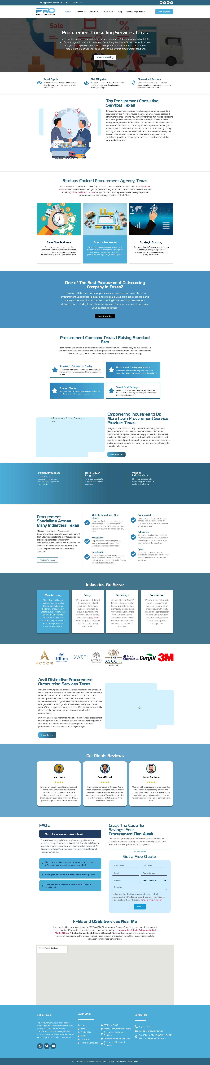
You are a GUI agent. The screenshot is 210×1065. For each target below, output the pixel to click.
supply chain (92, 618)
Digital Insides (132, 1061)
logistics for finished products (81, 192)
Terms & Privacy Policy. (151, 900)
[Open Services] (84, 11)
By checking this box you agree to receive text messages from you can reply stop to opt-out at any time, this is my (138, 897)
